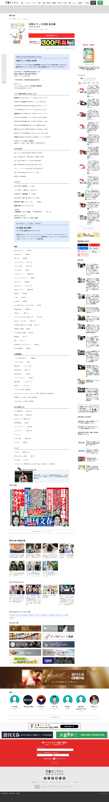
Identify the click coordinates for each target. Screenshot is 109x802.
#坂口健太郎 (25, 615)
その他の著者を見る (54, 717)
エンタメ (86, 80)
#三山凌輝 (65, 615)
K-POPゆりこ (91, 208)
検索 (88, 3)
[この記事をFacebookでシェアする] (3, 61)
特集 (39, 3)
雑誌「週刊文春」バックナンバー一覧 (42, 531)
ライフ (92, 80)
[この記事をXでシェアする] (3, 57)
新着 (22, 3)
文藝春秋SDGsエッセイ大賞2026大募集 (49, 597)
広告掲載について (35, 782)
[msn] (60, 778)
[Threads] (52, 778)
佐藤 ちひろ (91, 173)
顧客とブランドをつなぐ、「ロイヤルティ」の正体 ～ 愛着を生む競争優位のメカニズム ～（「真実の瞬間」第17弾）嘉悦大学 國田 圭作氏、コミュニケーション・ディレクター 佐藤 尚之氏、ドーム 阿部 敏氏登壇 (66, 600)
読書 (70, 3)
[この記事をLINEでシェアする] (3, 71)
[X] (49, 778)
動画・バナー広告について (55, 782)
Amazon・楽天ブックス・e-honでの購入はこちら (59, 48)
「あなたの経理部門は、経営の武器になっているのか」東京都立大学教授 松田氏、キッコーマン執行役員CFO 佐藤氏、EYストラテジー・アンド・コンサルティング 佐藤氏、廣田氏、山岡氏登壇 (33, 600)
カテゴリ (33, 3)
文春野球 (80, 3)
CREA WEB (12, 793)
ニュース (87, 78)
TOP (10, 18)
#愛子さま (38, 615)
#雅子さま (31, 615)
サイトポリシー (67, 782)
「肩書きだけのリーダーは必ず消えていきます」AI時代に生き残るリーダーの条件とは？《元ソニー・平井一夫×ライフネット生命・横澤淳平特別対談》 (16, 599)
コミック (74, 3)
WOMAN (60, 3)
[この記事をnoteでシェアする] (4, 75)
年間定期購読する (51, 35)
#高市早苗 (12, 615)
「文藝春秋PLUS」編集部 (91, 199)
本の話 (18, 793)
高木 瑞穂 (90, 107)
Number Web (4, 793)
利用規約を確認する (48, 758)
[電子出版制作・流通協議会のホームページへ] (37, 787)
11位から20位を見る (88, 228)
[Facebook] (45, 778)
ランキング (27, 3)
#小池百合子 (58, 615)
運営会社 (75, 782)
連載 (44, 3)
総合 (82, 78)
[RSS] (64, 778)
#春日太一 (12, 618)
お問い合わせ (44, 782)
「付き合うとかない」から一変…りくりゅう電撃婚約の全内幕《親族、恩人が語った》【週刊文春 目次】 (88, 68)
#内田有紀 (44, 615)
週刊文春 (48, 3)
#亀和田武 (51, 615)
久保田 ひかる (91, 119)
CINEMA (65, 3)
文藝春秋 (54, 3)
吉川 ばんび (91, 96)
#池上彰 (18, 615)
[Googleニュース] (56, 778)
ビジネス (94, 78)
